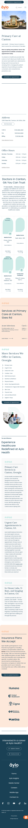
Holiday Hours (6, 167)
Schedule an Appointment (14, 2)
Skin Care (7, 389)
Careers (14, 788)
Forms (14, 773)
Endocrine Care (9, 370)
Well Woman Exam (10, 376)
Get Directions (8, 124)
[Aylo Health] (4, 7)
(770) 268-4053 (18, 130)
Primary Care (8, 365)
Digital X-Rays (9, 397)
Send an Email (15, 754)
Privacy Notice (14, 815)
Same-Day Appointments (12, 384)
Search (20, 7)
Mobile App (14, 792)
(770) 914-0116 (19, 136)
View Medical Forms (7, 140)
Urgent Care (8, 368)
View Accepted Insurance (11, 675)
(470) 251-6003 (19, 133)
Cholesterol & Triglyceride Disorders (15, 386)
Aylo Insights (14, 778)
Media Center (14, 783)
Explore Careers (15, 748)
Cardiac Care (8, 373)
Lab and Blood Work (10, 395)
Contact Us (14, 797)
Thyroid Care (8, 392)
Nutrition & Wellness (10, 378)
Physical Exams (9, 381)
